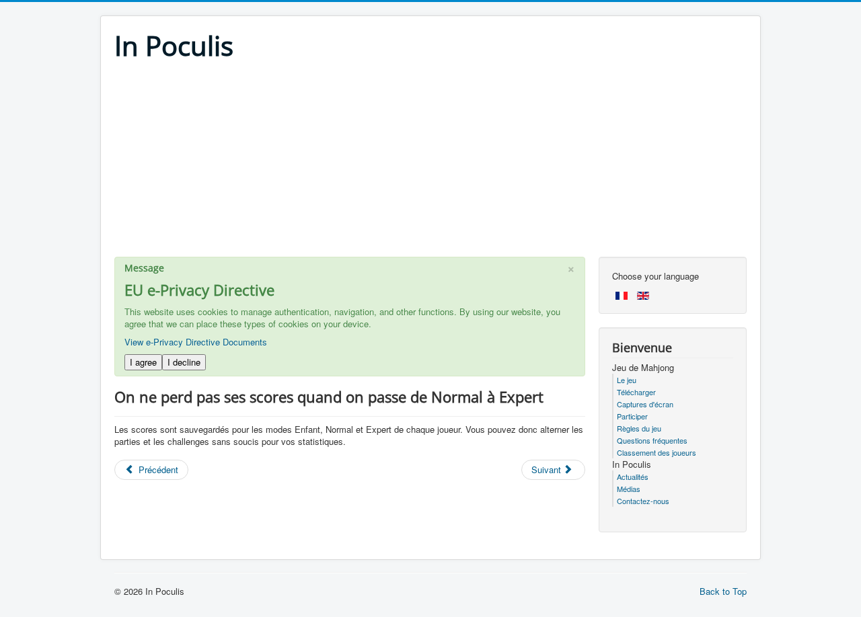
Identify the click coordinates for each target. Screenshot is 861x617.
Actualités (632, 476)
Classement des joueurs (656, 452)
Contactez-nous (643, 500)
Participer (632, 416)
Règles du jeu (639, 428)
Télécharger (636, 391)
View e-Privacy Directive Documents (195, 341)
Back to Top (723, 591)
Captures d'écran (645, 404)
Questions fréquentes (652, 440)
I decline (183, 362)
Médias (628, 488)
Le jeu (626, 379)
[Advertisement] (430, 163)
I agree (143, 362)
